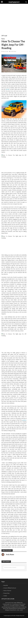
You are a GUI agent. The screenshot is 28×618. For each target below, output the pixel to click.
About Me (5, 585)
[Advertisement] (14, 19)
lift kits (7, 89)
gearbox (24, 420)
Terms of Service (7, 590)
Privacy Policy (6, 593)
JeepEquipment (14, 2)
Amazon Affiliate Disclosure (9, 588)
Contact (5, 595)
